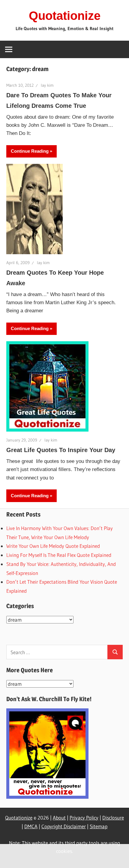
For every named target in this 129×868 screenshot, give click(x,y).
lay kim (47, 85)
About (59, 817)
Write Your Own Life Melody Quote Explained (53, 546)
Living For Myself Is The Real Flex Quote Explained (58, 555)
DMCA (31, 826)
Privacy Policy (84, 817)
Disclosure (113, 817)
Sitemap (98, 826)
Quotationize (64, 15)
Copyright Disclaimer (63, 826)
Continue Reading (30, 151)
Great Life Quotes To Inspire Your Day (60, 450)
